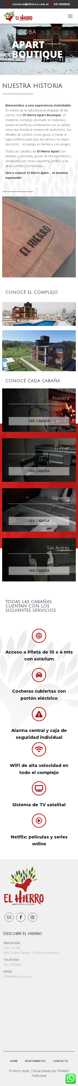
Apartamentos (35, 1061)
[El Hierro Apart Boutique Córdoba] (19, 16)
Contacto (60, 1061)
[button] (39, 421)
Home (14, 1061)
